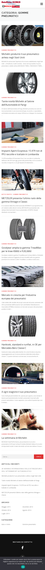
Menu (41, 4)
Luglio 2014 (5, 514)
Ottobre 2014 (6, 510)
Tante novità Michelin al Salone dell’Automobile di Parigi (20, 480)
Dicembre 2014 (27, 507)
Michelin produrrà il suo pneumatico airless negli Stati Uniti (21, 476)
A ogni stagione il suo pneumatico (19, 391)
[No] (42, 563)
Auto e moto (7, 194)
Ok (23, 567)
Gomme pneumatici (9, 50)
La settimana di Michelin (14, 437)
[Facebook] (23, 547)
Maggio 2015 (6, 507)
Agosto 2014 (26, 510)
